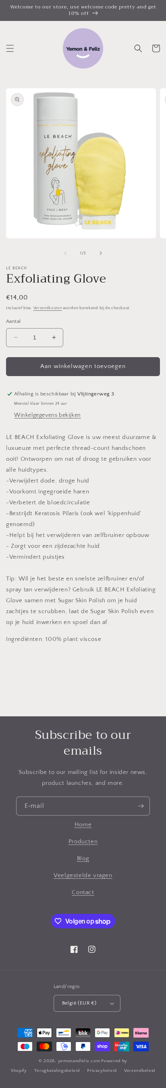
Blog (83, 858)
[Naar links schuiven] (65, 253)
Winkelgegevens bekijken (47, 415)
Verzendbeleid (139, 1070)
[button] (10, 48)
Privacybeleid (101, 1070)
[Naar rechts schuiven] (101, 253)
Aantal (13, 321)
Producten (83, 841)
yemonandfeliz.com (79, 1061)
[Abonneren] (140, 806)
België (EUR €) (79, 1003)
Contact (83, 892)
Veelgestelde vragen (83, 875)
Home (83, 824)
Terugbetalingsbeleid (56, 1070)
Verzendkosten (47, 308)
